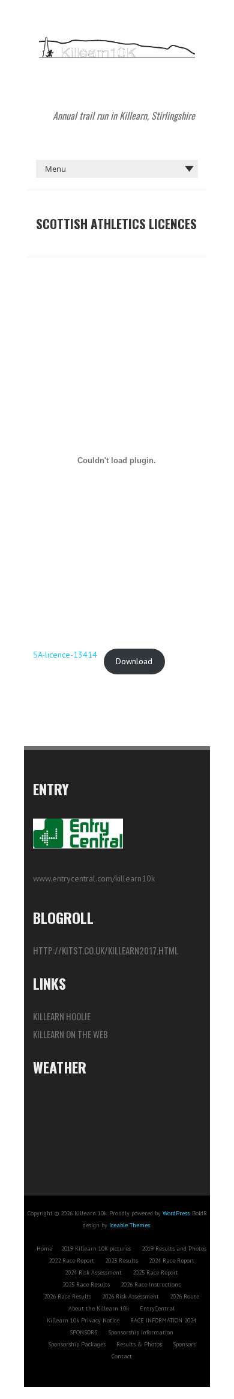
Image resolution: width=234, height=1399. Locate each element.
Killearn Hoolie (62, 1016)
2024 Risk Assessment (93, 1272)
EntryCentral (157, 1308)
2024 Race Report (171, 1260)
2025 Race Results (86, 1284)
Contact (122, 1356)
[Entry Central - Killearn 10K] (84, 821)
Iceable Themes (129, 1225)
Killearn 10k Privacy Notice (83, 1320)
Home (44, 1248)
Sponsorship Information (140, 1332)
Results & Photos (139, 1344)
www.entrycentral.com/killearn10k (94, 878)
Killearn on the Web (70, 1034)
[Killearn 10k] (117, 42)
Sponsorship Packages (77, 1344)
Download (134, 661)
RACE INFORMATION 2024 (163, 1320)
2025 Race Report (155, 1272)
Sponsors (184, 1344)
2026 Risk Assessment (130, 1296)
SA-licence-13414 (65, 654)
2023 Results (121, 1260)
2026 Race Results (67, 1296)
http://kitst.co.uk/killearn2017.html (105, 950)
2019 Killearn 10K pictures (96, 1248)
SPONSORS (83, 1332)
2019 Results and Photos (174, 1248)
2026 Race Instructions (151, 1284)
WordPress (176, 1213)
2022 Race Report (71, 1260)
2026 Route (184, 1296)
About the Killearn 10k (98, 1308)
